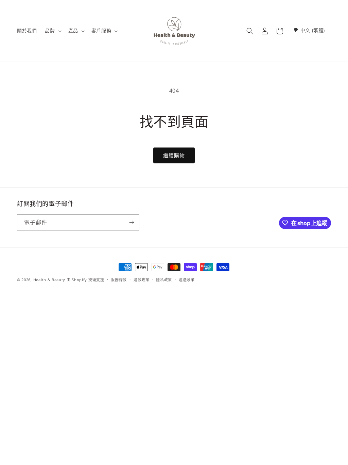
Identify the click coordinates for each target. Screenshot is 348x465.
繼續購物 (174, 155)
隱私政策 (164, 279)
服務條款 (119, 279)
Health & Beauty (49, 279)
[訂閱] (131, 222)
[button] (52, 30)
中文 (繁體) (312, 30)
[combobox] (309, 30)
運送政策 (187, 279)
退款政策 (142, 279)
